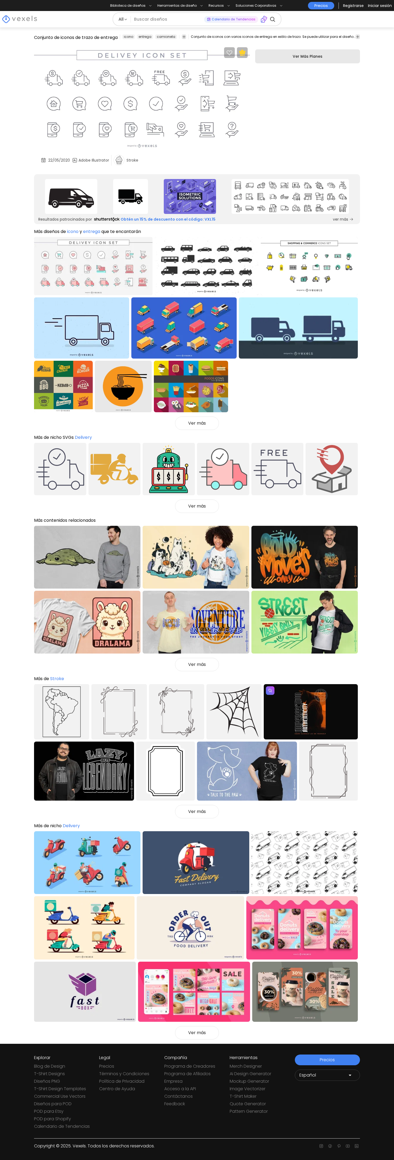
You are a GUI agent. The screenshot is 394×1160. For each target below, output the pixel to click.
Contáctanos (178, 1096)
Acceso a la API (180, 1089)
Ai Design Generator (250, 1074)
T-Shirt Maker (243, 1096)
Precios (106, 1066)
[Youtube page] (347, 1146)
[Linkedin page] (356, 1146)
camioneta (166, 36)
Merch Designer (246, 1066)
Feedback (174, 1104)
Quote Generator (248, 1104)
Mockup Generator (249, 1081)
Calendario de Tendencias (62, 1126)
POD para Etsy (49, 1111)
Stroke (57, 679)
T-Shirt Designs (49, 1074)
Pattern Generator (249, 1111)
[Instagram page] (321, 1146)
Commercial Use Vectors (60, 1096)
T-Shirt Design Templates (60, 1089)
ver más (340, 219)
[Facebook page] (330, 1146)
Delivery (83, 437)
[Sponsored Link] (71, 196)
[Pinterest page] (339, 1146)
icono (128, 36)
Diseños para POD (53, 1104)
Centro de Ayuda (117, 1089)
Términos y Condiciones (124, 1074)
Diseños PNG (47, 1081)
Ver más (197, 423)
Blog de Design (49, 1066)
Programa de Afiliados (187, 1074)
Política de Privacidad (121, 1081)
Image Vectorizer (247, 1089)
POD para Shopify (52, 1119)
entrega (145, 36)
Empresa (173, 1081)
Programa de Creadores (189, 1066)
